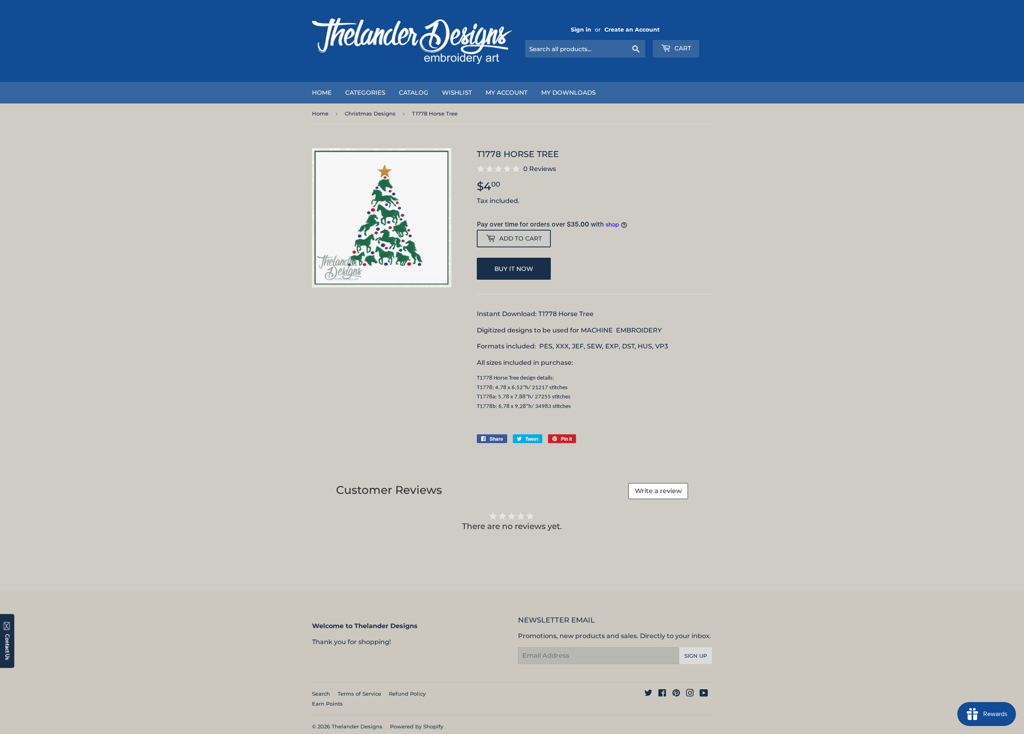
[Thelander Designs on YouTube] (704, 694)
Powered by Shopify (416, 726)
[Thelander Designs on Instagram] (690, 694)
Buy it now (513, 269)
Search (321, 693)
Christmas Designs (370, 113)
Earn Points (327, 703)
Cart (682, 48)
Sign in (581, 29)
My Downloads (568, 92)
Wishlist (457, 92)
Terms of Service (359, 693)
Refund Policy (407, 693)
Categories (365, 92)
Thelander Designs (357, 726)
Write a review (658, 491)
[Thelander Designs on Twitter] (648, 694)
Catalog (413, 92)
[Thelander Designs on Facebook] (662, 694)
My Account (507, 92)
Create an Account (632, 29)
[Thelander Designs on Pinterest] (676, 694)
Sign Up (695, 655)
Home (322, 92)
